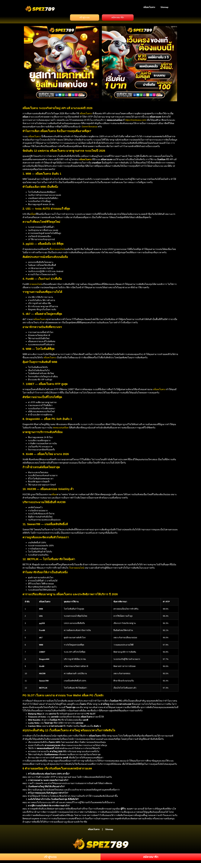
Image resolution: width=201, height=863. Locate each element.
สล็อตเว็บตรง (149, 7)
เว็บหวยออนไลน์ (76, 568)
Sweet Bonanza (89, 126)
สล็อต (33, 214)
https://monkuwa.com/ (135, 120)
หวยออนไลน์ (35, 284)
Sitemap (164, 7)
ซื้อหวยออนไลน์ (57, 249)
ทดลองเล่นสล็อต (61, 427)
